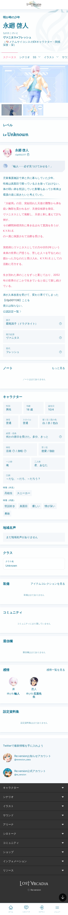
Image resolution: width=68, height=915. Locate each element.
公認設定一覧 (11, 311)
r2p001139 (12, 300)
